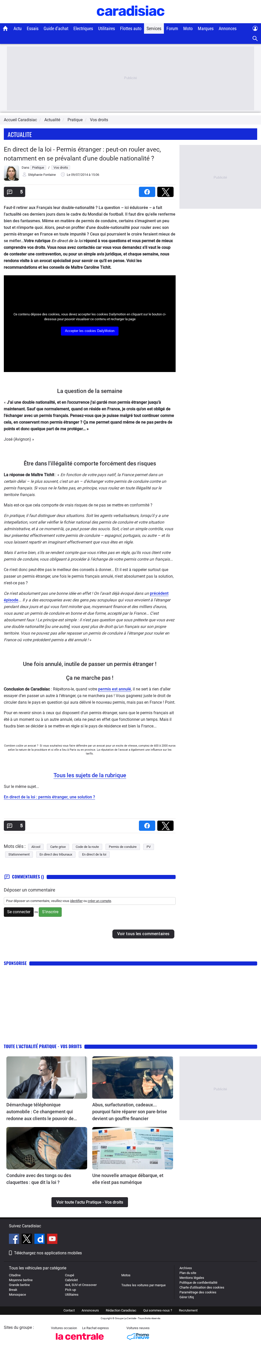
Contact (69, 1310)
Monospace (17, 1294)
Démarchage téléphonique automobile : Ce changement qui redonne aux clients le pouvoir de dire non (40, 1112)
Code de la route (87, 847)
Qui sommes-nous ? (157, 1310)
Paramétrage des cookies (197, 1292)
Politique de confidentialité (198, 1282)
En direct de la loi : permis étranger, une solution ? (49, 797)
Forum (172, 28)
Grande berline (19, 1285)
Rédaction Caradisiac (121, 1310)
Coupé (69, 1275)
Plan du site (187, 1273)
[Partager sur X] (166, 190)
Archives (185, 1268)
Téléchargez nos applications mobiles (48, 1253)
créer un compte (99, 901)
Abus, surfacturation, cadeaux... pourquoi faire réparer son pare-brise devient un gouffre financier (129, 1111)
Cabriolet (71, 1280)
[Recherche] (255, 38)
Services (154, 28)
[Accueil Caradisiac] (5, 28)
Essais (32, 28)
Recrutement (188, 1310)
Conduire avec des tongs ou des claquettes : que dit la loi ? (38, 1179)
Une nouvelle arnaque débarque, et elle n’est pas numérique (127, 1179)
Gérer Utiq (186, 1297)
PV (149, 847)
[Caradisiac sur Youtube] (52, 1239)
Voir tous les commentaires (143, 933)
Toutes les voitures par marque (143, 1285)
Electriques (83, 28)
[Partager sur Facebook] (148, 190)
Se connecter (18, 911)
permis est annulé (114, 689)
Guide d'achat (56, 28)
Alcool (35, 847)
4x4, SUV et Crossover (81, 1285)
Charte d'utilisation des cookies (201, 1287)
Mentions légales (191, 1278)
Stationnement (19, 854)
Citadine (15, 1275)
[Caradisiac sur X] (27, 1239)
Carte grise (58, 847)
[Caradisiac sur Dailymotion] (40, 1239)
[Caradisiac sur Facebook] (14, 1239)
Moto (188, 28)
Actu (18, 28)
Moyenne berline (21, 1280)
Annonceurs (90, 1310)
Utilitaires (106, 28)
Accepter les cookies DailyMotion (89, 331)
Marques (206, 28)
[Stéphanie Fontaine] (11, 179)
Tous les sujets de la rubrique (90, 775)
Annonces (228, 28)
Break (13, 1290)
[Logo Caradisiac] (130, 20)
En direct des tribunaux (56, 854)
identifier (76, 901)
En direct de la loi (94, 854)
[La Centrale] (80, 1341)
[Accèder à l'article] (46, 1077)
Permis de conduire (123, 847)
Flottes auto (130, 28)
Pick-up (70, 1290)
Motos (125, 1275)
